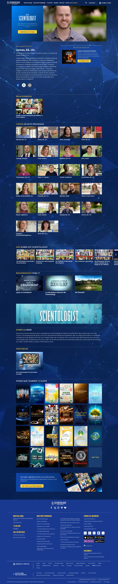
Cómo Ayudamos (92, 573)
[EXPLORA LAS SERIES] (22, 393)
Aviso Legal (106, 581)
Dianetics (83, 573)
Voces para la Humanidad (43, 526)
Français (38, 567)
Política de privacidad (95, 581)
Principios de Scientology (43, 531)
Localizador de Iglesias (74, 573)
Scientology (39, 573)
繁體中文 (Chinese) (96, 565)
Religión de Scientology (58, 575)
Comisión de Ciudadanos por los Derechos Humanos (70, 547)
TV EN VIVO (50, 3)
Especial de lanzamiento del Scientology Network (23, 519)
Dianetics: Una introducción (44, 536)
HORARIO (56, 3)
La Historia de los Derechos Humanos (69, 542)
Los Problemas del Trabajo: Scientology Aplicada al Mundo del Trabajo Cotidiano (70, 519)
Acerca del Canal (17, 522)
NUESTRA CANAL (28, 3)
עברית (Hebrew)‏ (91, 563)
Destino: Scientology (42, 521)
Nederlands (56, 565)
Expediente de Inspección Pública (87, 579)
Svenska (87, 565)
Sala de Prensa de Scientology (43, 575)
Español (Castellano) (80, 563)
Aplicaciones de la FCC (103, 579)
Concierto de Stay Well (65, 525)
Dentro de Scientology (42, 518)
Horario (15, 529)
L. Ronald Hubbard (61, 573)
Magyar (99, 563)
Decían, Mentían (64, 539)
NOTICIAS (62, 3)
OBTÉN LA (71, 3)
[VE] (95, 393)
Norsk (62, 565)
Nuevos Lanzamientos (18, 535)
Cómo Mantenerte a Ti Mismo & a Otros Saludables (70, 528)
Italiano (38, 565)
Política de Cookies (83, 581)
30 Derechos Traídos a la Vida (67, 544)
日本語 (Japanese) (47, 565)
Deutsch (50, 563)
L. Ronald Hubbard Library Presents (46, 533)
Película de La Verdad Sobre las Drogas (69, 537)
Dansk (44, 563)
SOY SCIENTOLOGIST (24, 46)
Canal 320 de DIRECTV (89, 518)
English (38, 563)
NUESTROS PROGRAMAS (39, 3)
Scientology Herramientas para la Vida (69, 522)
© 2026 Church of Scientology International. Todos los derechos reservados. (25, 581)
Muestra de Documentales (43, 541)
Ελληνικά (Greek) (59, 563)
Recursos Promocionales (19, 537)
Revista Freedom (70, 575)
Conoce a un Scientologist (43, 524)
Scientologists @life (41, 546)
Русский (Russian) (78, 565)
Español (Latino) (69, 563)
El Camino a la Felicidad (66, 531)
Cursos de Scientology (49, 573)
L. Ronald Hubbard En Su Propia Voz (46, 529)
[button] (2, 254)
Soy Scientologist (41, 539)
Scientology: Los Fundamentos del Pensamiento (45, 549)
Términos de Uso (72, 581)
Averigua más (84, 61)
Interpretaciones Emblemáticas (44, 543)
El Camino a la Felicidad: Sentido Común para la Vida (70, 533)
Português (69, 565)
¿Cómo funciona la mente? (87, 51)
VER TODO (95, 457)
